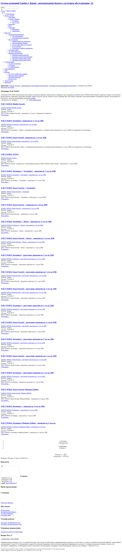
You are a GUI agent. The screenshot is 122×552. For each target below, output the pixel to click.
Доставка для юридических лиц (11, 524)
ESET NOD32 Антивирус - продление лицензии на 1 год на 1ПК (27, 306)
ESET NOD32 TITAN (9, 154)
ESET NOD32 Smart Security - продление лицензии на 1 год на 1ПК (29, 289)
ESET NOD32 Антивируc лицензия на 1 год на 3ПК (22, 121)
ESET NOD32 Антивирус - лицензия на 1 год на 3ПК (23, 406)
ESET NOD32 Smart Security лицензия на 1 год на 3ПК (23, 138)
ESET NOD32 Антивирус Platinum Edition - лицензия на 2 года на (28, 423)
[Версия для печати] (7, 87)
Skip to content (11, 11)
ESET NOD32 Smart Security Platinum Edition (20, 390)
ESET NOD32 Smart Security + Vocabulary (18, 188)
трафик (33, 98)
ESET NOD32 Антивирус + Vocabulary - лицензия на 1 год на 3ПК (28, 171)
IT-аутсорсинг (5, 510)
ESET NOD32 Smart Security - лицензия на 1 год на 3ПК (24, 205)
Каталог (17, 86)
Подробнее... (5, 115)
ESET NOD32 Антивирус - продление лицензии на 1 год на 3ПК (27, 255)
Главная (11, 86)
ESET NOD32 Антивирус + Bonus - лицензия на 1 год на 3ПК (26, 222)
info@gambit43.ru (11, 483)
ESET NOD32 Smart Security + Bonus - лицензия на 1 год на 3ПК (27, 238)
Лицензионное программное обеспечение (34, 86)
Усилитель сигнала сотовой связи (12, 532)
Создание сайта (6, 515)
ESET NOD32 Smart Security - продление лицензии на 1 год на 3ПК (29, 272)
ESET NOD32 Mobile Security (13, 104)
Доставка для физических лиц (10, 522)
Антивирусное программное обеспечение (62, 86)
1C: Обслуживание (7, 513)
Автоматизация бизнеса (8, 512)
